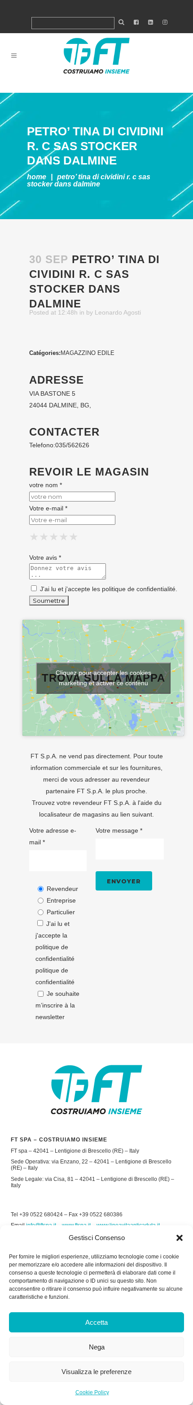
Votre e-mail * (48, 508)
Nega (97, 1347)
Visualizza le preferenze (96, 1371)
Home (36, 177)
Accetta (96, 1322)
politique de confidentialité (138, 588)
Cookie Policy (92, 1392)
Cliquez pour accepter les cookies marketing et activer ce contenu (103, 678)
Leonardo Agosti (118, 312)
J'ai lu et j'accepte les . (107, 588)
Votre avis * (45, 557)
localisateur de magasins (74, 814)
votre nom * (45, 485)
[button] (179, 1237)
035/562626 (72, 445)
